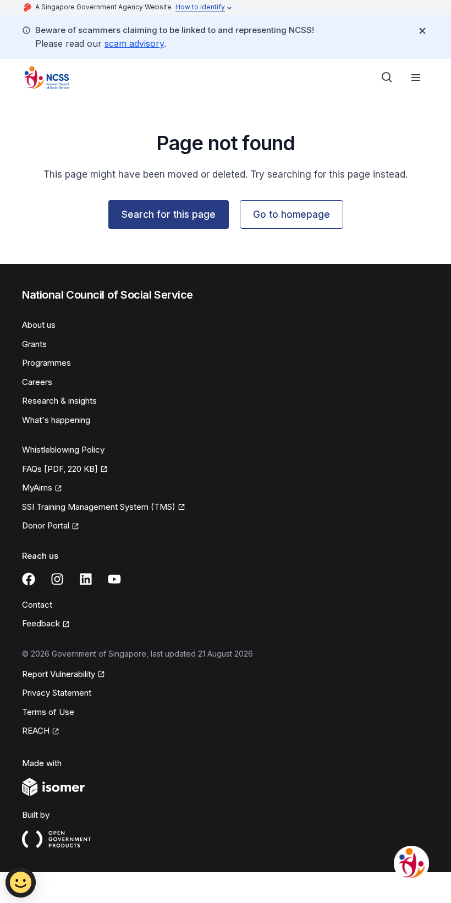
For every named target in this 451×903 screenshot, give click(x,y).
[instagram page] (57, 579)
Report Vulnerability (58, 674)
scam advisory (134, 43)
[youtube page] (114, 579)
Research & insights (59, 400)
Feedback (41, 623)
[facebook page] (28, 579)
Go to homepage (291, 214)
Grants (34, 344)
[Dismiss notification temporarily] (422, 31)
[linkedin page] (85, 579)
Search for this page (169, 214)
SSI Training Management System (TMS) (98, 507)
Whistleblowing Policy (63, 449)
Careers (37, 382)
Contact (37, 604)
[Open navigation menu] (416, 77)
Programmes (46, 362)
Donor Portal (45, 525)
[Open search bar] (387, 77)
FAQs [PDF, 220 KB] (60, 469)
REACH (36, 730)
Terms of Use (48, 712)
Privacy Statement (56, 692)
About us (39, 325)
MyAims (37, 487)
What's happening (56, 420)
